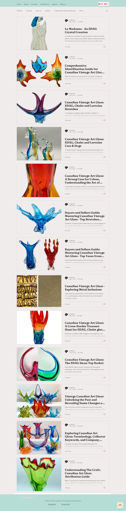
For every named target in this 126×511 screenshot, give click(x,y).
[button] (107, 11)
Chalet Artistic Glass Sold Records (65, 11)
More (81, 11)
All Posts (19, 11)
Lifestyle (47, 11)
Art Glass (29, 11)
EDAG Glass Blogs (70, 25)
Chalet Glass (68, 135)
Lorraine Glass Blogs (71, 319)
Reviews (38, 11)
